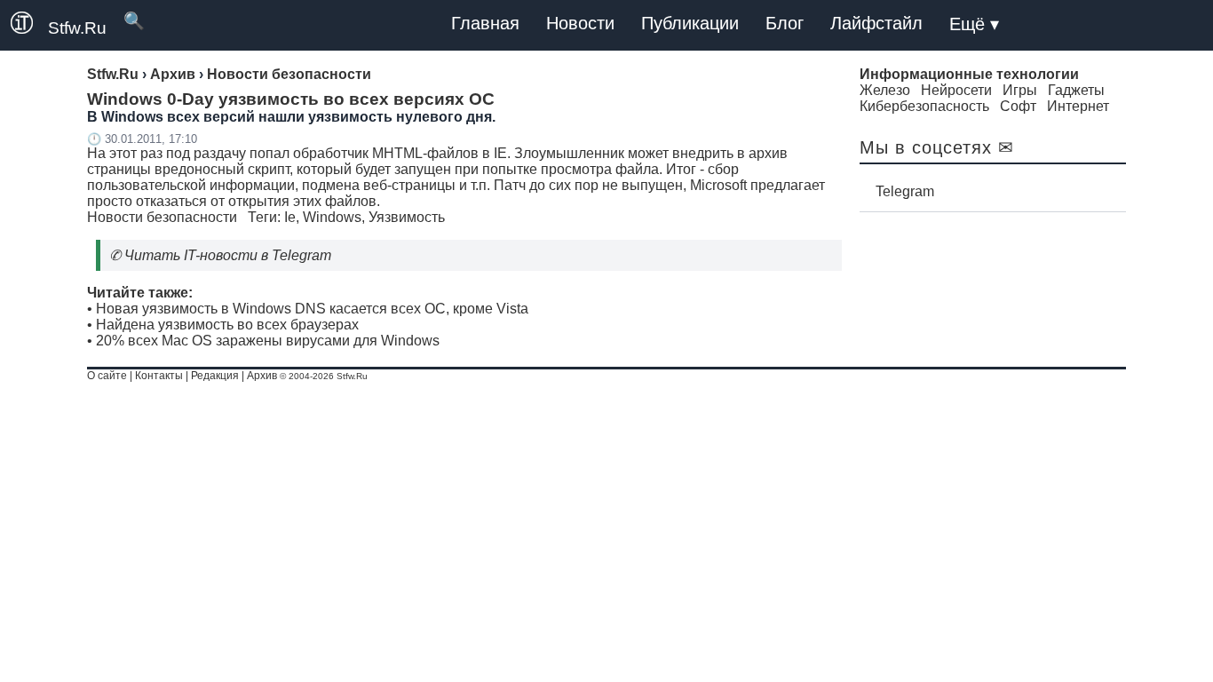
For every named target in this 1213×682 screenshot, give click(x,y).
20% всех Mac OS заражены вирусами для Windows (268, 340)
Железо (885, 90)
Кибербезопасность (924, 106)
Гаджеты (1076, 90)
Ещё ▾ (974, 24)
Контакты (159, 375)
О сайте (107, 375)
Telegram (905, 191)
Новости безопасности (162, 217)
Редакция (215, 375)
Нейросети (956, 90)
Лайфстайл (876, 23)
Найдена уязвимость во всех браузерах (227, 324)
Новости (580, 23)
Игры (1020, 90)
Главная (485, 23)
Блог (784, 23)
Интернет (1078, 106)
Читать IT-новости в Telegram (227, 255)
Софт (1018, 106)
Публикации (690, 23)
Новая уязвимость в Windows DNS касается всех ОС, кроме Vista (312, 308)
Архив (262, 375)
